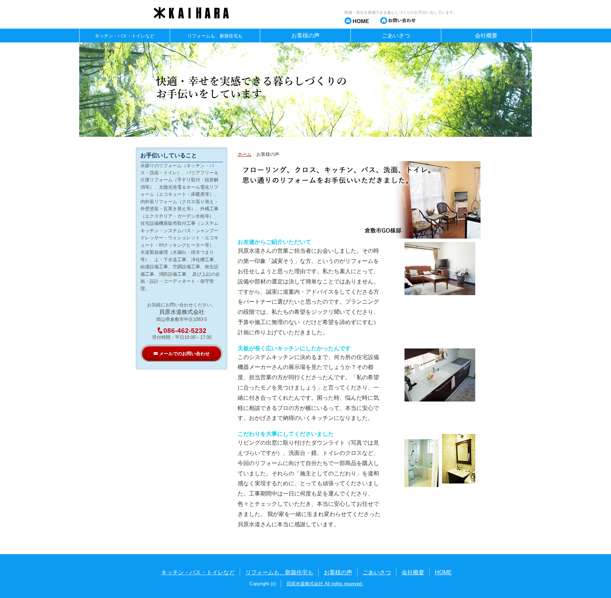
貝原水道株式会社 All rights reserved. (324, 583)
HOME (443, 572)
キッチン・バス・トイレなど (198, 572)
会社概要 (486, 36)
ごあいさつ (396, 36)
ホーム (244, 154)
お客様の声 (305, 36)
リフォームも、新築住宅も (279, 572)
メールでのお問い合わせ (181, 353)
